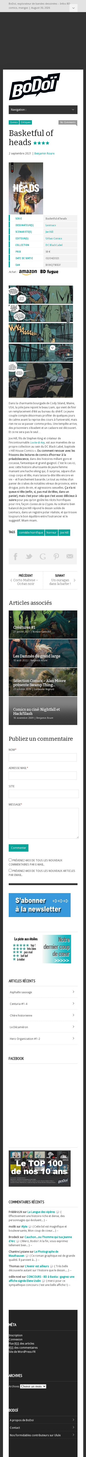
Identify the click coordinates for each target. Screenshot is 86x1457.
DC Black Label (54, 245)
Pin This (56, 556)
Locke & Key (37, 442)
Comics (14, 122)
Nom (13, 749)
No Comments (67, 122)
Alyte (24, 1226)
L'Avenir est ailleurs (37, 1266)
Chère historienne (21, 1015)
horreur (51, 532)
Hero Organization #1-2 (25, 1038)
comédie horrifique (31, 532)
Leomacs (51, 225)
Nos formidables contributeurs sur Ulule (35, 1435)
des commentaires (23, 1347)
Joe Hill (49, 231)
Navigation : (73, 8)
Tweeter (29, 556)
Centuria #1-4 (18, 1004)
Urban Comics (54, 238)
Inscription (15, 1335)
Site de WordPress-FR (22, 1351)
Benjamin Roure (44, 153)
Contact (15, 1427)
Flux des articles (21, 1343)
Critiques (26, 122)
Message (15, 804)
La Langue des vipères (41, 1212)
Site (11, 786)
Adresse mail (18, 768)
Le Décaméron (19, 1027)
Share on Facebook (15, 556)
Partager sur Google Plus (43, 556)
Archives (14, 1386)
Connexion (15, 1339)
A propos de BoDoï (22, 1420)
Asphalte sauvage (21, 992)
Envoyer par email (70, 556)
